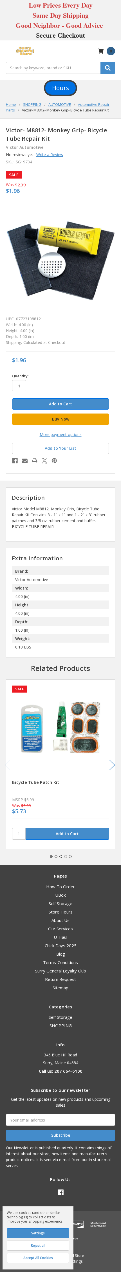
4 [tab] (65, 856)
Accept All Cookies (38, 1257)
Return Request (60, 979)
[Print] (34, 460)
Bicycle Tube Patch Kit (35, 782)
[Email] (25, 460)
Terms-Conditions (60, 962)
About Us (60, 920)
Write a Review (49, 154)
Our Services (60, 928)
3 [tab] (60, 856)
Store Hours (61, 912)
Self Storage (60, 903)
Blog (60, 954)
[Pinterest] (54, 460)
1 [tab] (51, 856)
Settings (38, 1233)
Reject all (38, 1245)
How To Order (60, 886)
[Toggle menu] (8, 51)
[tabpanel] (60, 764)
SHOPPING (61, 1025)
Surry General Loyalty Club (60, 971)
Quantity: (20, 375)
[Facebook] (15, 460)
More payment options (61, 434)
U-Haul (60, 937)
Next (112, 765)
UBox (60, 895)
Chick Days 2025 (61, 945)
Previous (7, 765)
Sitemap (60, 987)
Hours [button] (60, 88)
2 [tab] (56, 856)
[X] (44, 460)
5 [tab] (70, 856)
